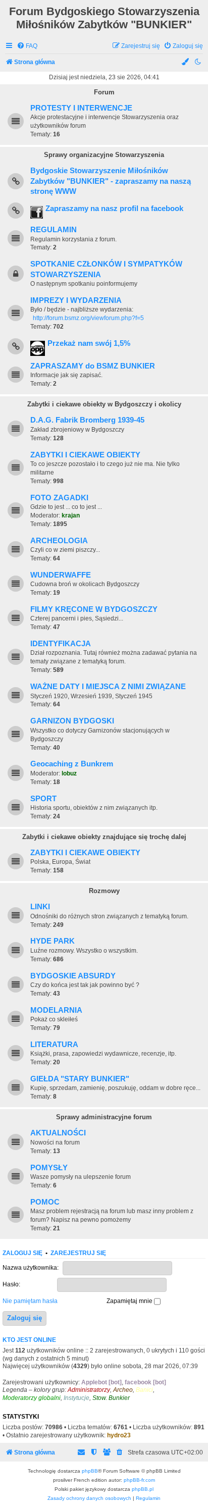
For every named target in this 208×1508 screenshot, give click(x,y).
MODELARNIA (56, 1010)
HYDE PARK (52, 941)
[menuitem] (27, 46)
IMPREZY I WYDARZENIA (76, 300)
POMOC (45, 1202)
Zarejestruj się (78, 1253)
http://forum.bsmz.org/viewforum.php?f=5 (88, 318)
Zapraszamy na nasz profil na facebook (114, 208)
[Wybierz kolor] (185, 62)
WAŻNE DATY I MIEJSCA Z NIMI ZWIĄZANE (108, 687)
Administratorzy (89, 1389)
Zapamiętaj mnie (130, 1301)
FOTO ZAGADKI (59, 498)
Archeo (123, 1389)
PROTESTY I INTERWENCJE (81, 108)
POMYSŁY (49, 1168)
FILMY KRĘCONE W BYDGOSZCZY (94, 609)
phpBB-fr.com (139, 1480)
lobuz (69, 773)
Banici (144, 1389)
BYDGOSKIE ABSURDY (73, 976)
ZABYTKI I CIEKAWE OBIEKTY (85, 455)
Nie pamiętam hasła (30, 1301)
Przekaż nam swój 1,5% (88, 343)
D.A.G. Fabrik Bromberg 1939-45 (87, 420)
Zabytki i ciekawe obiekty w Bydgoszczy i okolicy (104, 404)
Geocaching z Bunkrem (71, 764)
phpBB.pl (142, 1489)
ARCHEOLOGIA (59, 541)
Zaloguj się (22, 1253)
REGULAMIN (53, 230)
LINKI (40, 907)
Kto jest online (29, 1340)
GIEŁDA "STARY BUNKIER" (79, 1079)
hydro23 (119, 1435)
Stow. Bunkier (111, 1397)
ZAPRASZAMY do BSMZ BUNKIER (92, 366)
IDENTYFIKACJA (60, 644)
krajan (71, 515)
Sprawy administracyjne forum (104, 1117)
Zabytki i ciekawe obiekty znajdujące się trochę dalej (104, 837)
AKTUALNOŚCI (58, 1133)
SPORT (43, 799)
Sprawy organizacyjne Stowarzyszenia (104, 155)
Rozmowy (104, 891)
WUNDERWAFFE (60, 575)
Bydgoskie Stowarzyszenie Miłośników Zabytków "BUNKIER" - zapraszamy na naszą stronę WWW (110, 181)
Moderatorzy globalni (32, 1397)
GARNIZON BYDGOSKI (72, 721)
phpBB (90, 1471)
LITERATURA (54, 1045)
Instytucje (76, 1397)
